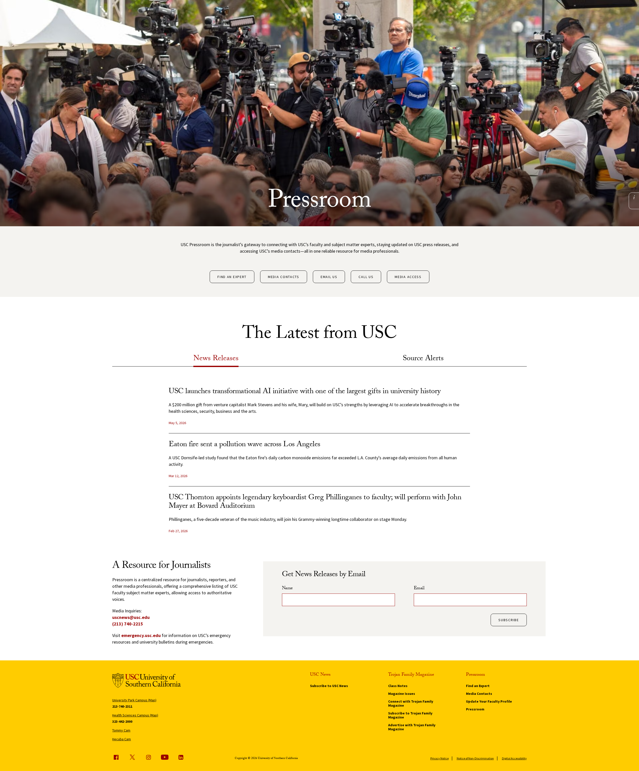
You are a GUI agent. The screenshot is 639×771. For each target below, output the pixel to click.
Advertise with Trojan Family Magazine (411, 727)
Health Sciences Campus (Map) (135, 715)
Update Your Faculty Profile (489, 701)
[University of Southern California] (146, 681)
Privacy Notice (439, 758)
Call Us (366, 277)
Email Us (329, 277)
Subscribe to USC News (329, 686)
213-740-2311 (122, 706)
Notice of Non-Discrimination (475, 758)
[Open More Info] (634, 197)
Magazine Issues (401, 693)
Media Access (408, 277)
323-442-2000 (122, 721)
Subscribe (508, 620)
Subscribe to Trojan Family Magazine (410, 715)
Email (419, 588)
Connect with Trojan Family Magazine (410, 703)
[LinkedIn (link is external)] (181, 757)
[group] (319, 464)
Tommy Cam (121, 730)
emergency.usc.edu (141, 635)
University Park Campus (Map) (134, 700)
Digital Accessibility (514, 758)
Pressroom (475, 709)
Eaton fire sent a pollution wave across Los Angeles (244, 445)
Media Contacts (283, 277)
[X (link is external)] (132, 757)
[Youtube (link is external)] (164, 757)
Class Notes (398, 686)
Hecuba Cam (121, 739)
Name (287, 588)
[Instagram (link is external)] (148, 757)
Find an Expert (232, 277)
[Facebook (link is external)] (116, 757)
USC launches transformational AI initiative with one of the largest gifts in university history (305, 392)
